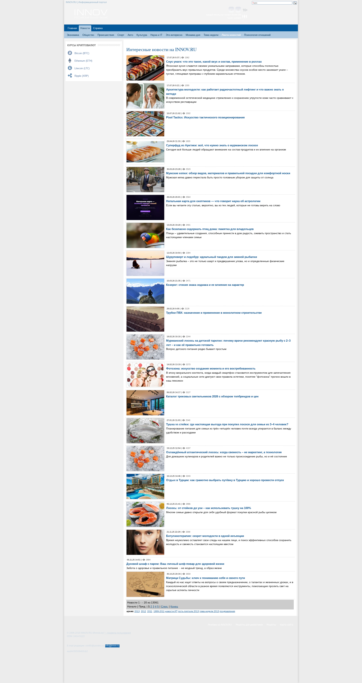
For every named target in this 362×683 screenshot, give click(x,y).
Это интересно (174, 35)
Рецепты (271, 624)
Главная (72, 28)
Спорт (120, 35)
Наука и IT (156, 35)
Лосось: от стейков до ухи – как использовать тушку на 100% (208, 508)
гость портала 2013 (188, 611)
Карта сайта (286, 624)
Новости (85, 28)
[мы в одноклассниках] (238, 10)
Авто (130, 35)
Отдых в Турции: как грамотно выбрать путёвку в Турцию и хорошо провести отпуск (225, 480)
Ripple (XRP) (81, 75)
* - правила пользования (117, 633)
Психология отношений (257, 35)
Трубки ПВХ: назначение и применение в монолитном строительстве (214, 312)
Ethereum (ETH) (83, 60)
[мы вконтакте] (231, 10)
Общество (88, 35)
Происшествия (105, 35)
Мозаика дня (193, 35)
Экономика (73, 35)
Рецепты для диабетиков (249, 624)
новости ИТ (171, 611)
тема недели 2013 (209, 611)
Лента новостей (231, 35)
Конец (174, 606)
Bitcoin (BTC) (81, 53)
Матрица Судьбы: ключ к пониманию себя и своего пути (205, 578)
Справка (98, 28)
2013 (137, 611)
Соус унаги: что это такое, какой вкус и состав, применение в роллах (214, 61)
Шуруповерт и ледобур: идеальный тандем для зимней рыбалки (211, 256)
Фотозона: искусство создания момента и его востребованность (210, 368)
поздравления (227, 611)
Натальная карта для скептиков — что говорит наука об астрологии (213, 201)
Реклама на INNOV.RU (220, 624)
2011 (149, 611)
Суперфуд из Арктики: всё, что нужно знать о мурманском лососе (212, 145)
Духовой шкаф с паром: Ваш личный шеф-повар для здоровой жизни (175, 563)
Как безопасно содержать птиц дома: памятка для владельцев (210, 229)
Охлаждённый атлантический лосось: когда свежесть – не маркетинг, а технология (224, 452)
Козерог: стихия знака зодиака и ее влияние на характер (205, 284)
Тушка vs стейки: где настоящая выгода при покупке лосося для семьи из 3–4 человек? (227, 424)
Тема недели (211, 35)
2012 (143, 611)
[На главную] (90, 17)
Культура (142, 35)
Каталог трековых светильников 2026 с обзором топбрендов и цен (212, 396)
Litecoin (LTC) (82, 68)
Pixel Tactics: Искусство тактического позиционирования (205, 117)
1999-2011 (159, 611)
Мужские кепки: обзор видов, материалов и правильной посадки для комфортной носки (228, 173)
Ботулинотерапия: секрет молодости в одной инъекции (205, 535)
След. (164, 606)
